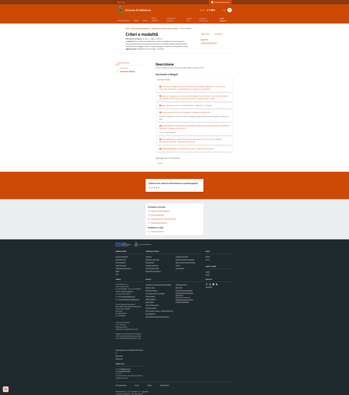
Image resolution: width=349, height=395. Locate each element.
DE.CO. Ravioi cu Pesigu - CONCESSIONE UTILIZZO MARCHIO (159, 312)
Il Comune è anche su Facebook (155, 293)
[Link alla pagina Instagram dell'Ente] (210, 284)
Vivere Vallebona (155, 19)
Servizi (145, 20)
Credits (149, 385)
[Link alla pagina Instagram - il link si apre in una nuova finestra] (210, 10)
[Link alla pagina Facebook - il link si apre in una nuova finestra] (208, 10)
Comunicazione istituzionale (171, 19)
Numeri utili (119, 359)
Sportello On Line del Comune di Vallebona (158, 285)
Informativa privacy (181, 285)
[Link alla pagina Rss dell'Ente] (217, 284)
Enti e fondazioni (121, 262)
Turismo (178, 265)
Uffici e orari (119, 356)
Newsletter (209, 287)
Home (127, 28)
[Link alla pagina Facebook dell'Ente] (207, 284)
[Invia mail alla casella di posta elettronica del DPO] (125, 369)
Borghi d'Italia (150, 302)
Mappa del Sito (164, 385)
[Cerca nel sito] (229, 10)
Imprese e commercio (182, 257)
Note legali (179, 287)
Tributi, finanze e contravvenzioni (185, 262)
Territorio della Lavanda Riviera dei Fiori (157, 317)
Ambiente (149, 257)
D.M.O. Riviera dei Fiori (152, 305)
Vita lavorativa (180, 268)
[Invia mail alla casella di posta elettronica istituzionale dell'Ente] (127, 296)
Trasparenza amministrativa (203, 19)
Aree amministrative (122, 257)
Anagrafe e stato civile (152, 259)
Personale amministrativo (123, 268)
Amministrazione (124, 20)
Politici (118, 271)
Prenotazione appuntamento (184, 300)
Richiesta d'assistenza (182, 302)
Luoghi (208, 272)
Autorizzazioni (150, 262)
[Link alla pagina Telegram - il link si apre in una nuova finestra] (212, 10)
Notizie (208, 257)
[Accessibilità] (5, 389)
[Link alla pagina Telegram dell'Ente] (213, 284)
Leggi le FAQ (179, 295)
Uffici (117, 274)
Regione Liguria (121, 2)
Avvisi (207, 259)
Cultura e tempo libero (152, 268)
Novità (136, 20)
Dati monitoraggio (121, 385)
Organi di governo (121, 265)
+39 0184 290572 (127, 291)
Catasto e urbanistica (152, 265)
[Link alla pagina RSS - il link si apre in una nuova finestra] (214, 10)
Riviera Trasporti (150, 296)
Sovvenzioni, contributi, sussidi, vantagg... (165, 28)
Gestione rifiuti (189, 19)
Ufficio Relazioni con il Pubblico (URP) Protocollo (129, 351)
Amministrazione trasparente (140, 28)
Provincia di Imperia (151, 290)
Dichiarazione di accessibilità (184, 290)
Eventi (207, 275)
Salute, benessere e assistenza (185, 259)
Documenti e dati (121, 259)
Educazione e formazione (153, 271)
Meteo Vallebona (151, 299)
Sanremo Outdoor (151, 308)
